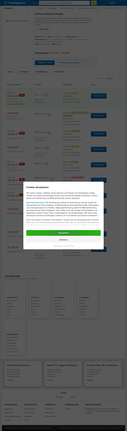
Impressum (57, 246)
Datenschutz (69, 246)
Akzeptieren (63, 233)
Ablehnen (63, 240)
